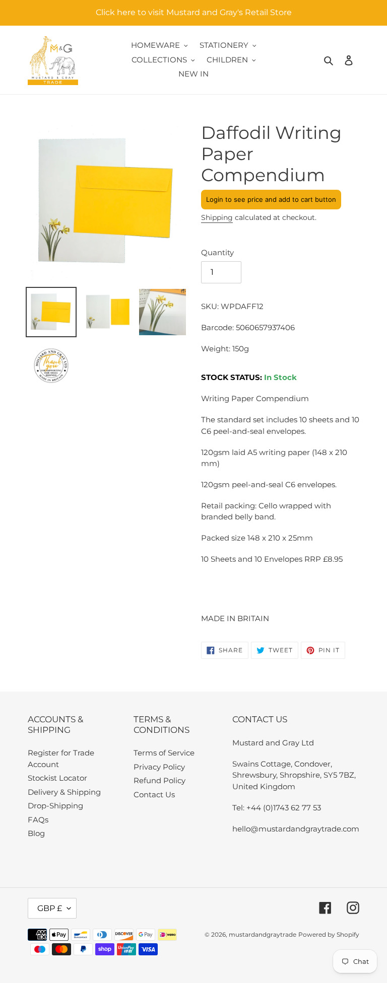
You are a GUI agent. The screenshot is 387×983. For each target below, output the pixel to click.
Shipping (217, 217)
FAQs (38, 819)
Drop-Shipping (55, 805)
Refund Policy (159, 780)
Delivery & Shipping (64, 792)
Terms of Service (164, 753)
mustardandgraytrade (262, 934)
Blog (36, 833)
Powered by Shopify (328, 934)
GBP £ (49, 908)
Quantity (217, 252)
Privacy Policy (159, 767)
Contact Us (154, 794)
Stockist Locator (57, 778)
